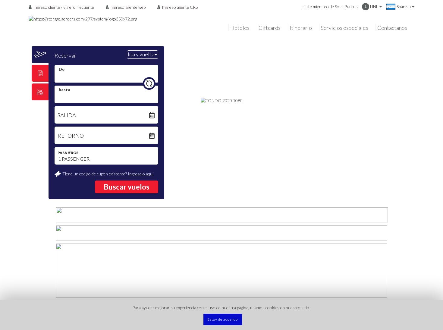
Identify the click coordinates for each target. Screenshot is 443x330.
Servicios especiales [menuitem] (344, 28)
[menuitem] (63, 7)
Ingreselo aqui (140, 173)
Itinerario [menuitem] (301, 28)
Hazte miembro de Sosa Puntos (329, 6)
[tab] (40, 54)
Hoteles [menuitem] (240, 28)
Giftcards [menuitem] (270, 28)
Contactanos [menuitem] (392, 28)
